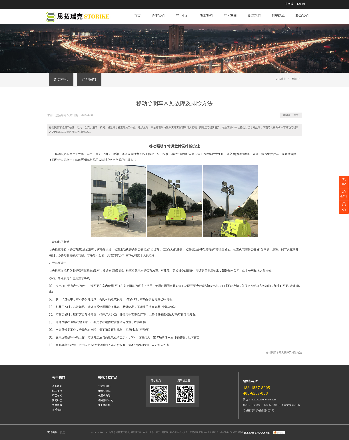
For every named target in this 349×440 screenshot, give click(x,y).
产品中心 (182, 15)
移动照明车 (62, 154)
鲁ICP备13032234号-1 (231, 432)
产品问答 (89, 80)
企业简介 (57, 386)
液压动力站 (104, 395)
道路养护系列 (105, 400)
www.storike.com (99, 432)
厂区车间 (230, 15)
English (301, 3)
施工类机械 (104, 405)
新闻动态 (254, 15)
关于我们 (158, 15)
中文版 (289, 3)
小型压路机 (104, 386)
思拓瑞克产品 (107, 377)
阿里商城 (278, 15)
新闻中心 (61, 80)
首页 (137, 15)
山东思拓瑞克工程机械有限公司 (125, 432)
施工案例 (206, 15)
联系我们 (302, 15)
